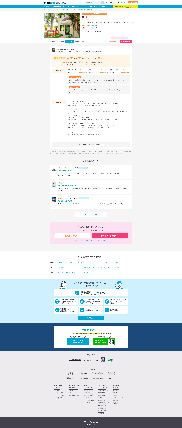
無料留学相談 (116, 387)
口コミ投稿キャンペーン (118, 399)
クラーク (97, 19)
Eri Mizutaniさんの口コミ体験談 (90, 9)
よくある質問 (101, 394)
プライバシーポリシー (103, 403)
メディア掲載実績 (91, 369)
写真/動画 (77, 41)
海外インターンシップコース (75, 267)
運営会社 (63, 419)
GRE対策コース (106, 262)
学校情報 (53, 41)
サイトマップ (101, 413)
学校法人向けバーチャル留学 (102, 419)
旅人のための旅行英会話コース (73, 272)
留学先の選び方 (87, 392)
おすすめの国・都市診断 (74, 395)
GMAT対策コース (116, 262)
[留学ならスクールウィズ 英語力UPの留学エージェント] (49, 3)
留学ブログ (86, 385)
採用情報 (72, 419)
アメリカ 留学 (57, 389)
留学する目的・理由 (88, 387)
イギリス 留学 (57, 394)
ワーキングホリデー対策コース (106, 267)
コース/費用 (61, 41)
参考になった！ (100, 144)
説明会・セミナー (106, 6)
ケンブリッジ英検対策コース (94, 262)
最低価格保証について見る (102, 240)
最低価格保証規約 (102, 400)
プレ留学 (73, 6)
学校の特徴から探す (73, 387)
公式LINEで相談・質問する (102, 341)
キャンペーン (97, 6)
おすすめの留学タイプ (88, 389)
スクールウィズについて (103, 387)
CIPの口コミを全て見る (90, 214)
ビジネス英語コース (61, 267)
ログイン (124, 2)
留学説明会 (115, 400)
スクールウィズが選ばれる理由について (91, 318)
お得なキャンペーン (117, 395)
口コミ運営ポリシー (111, 153)
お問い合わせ (88, 153)
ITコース (86, 267)
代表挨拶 (67, 419)
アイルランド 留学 (58, 397)
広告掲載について (85, 419)
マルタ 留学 (56, 399)
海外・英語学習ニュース (89, 400)
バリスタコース (93, 267)
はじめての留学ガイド (117, 402)
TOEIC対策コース (61, 262)
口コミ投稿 (110, 2)
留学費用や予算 (87, 390)
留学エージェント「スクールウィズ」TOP (52, 9)
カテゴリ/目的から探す (56, 6)
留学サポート (79, 6)
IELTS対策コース (71, 262)
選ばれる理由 (66, 6)
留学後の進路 (86, 397)
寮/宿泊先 (84, 41)
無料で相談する (119, 6)
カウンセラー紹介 (88, 6)
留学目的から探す (72, 390)
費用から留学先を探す (73, 389)
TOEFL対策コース (81, 262)
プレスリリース (77, 419)
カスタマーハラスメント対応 (104, 399)
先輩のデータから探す (73, 392)
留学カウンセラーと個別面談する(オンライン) (78, 341)
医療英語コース (118, 267)
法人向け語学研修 (92, 419)
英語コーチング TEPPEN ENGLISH (114, 419)
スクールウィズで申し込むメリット (84, 240)
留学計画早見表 (101, 392)
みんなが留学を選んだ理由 (103, 390)
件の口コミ (94, 25)
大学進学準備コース (86, 272)
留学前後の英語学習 (88, 402)
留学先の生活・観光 (88, 395)
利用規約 (100, 397)
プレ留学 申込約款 (102, 408)
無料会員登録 (134, 2)
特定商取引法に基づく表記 (103, 402)
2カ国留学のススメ (117, 403)
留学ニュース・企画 (88, 399)
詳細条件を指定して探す (74, 394)
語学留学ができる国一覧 (66, 9)
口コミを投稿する (98, 31)
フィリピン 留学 (57, 387)
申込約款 (100, 407)
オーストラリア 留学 (58, 392)
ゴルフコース (60, 272)
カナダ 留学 (56, 390)
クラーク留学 (80, 9)
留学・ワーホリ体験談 (117, 394)
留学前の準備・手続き (88, 394)
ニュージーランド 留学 (59, 395)
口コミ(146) (69, 41)
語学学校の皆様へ (102, 395)
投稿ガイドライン (102, 405)
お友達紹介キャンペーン (118, 397)
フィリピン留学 (74, 9)
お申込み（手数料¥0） (126, 41)
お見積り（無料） (113, 41)
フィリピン (92, 19)
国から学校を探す (58, 385)
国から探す (46, 6)
